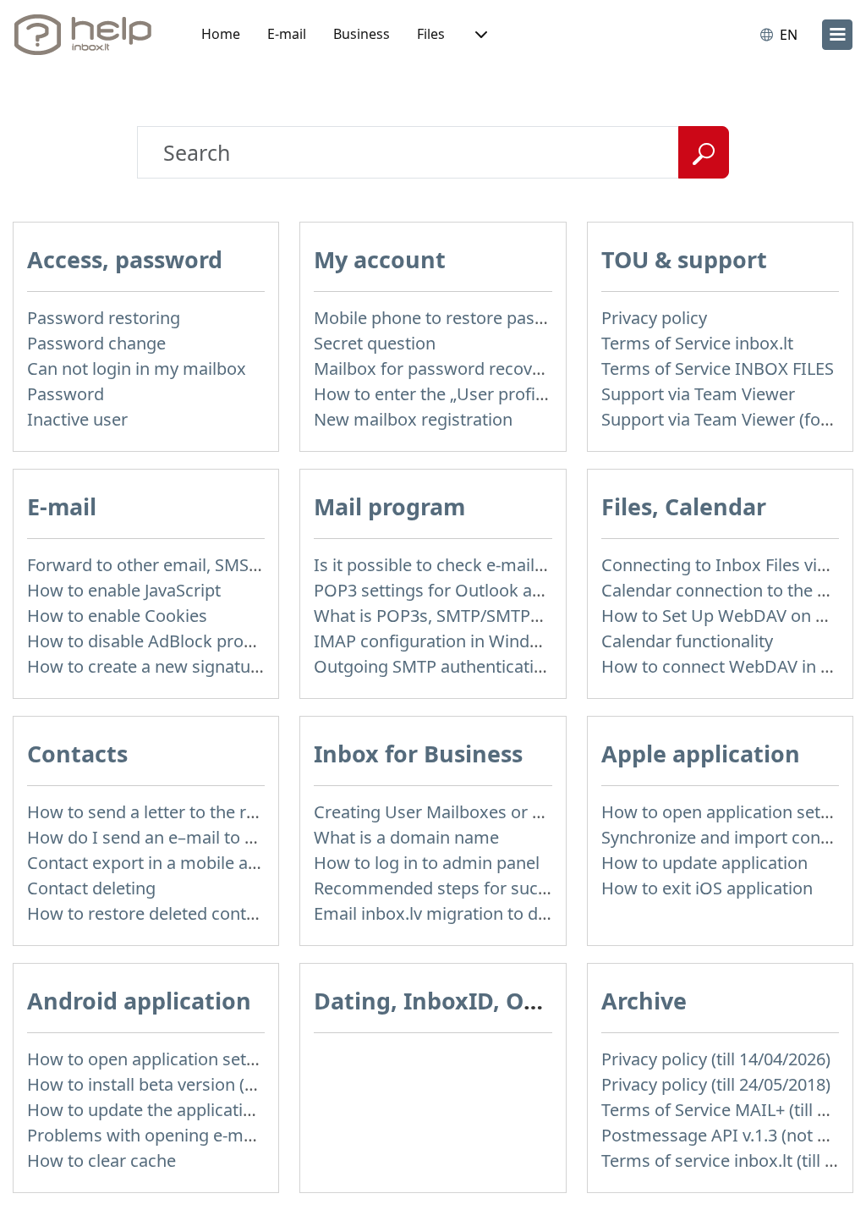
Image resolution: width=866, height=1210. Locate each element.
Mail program (389, 506)
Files (431, 34)
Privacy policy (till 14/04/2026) (715, 1059)
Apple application (700, 753)
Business (361, 34)
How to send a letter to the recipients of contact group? (242, 811)
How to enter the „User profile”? (438, 393)
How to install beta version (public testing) (191, 1084)
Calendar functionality (687, 641)
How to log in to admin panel (427, 862)
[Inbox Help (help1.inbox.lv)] (89, 35)
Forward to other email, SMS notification (184, 564)
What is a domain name (406, 837)
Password (65, 393)
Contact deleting (91, 888)
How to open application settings (730, 811)
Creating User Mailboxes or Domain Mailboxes (496, 811)
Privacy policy (654, 317)
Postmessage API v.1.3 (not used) (730, 1135)
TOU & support (684, 259)
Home (220, 34)
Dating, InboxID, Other (443, 1000)
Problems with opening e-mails (148, 1135)
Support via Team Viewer (698, 393)
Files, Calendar (683, 506)
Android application (139, 1000)
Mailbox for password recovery (435, 368)
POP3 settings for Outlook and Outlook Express (500, 590)
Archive (644, 1000)
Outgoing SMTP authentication (434, 666)
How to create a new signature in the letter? (197, 666)
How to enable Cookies (117, 615)
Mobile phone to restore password (449, 317)
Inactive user (77, 419)
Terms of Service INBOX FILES (717, 368)
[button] (479, 34)
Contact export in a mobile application (176, 862)
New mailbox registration (413, 419)
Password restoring (103, 317)
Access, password (124, 259)
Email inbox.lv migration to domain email (474, 913)
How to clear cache (101, 1160)
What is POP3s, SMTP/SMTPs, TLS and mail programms (529, 615)
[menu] (837, 34)
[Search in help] (703, 152)
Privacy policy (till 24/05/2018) (715, 1084)
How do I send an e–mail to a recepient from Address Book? (261, 837)
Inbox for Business (418, 753)
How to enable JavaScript (124, 590)
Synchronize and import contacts (729, 837)
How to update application (704, 862)
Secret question (375, 343)
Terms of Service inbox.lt (697, 343)
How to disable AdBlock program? (160, 641)
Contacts (77, 753)
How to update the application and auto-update (212, 1109)
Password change (96, 343)
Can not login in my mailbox (136, 368)
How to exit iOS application (707, 888)
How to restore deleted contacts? (156, 913)
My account (380, 259)
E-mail (286, 34)
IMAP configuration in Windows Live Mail (473, 641)
